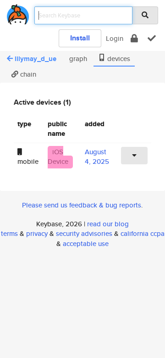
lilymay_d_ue (35, 59)
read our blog (108, 224)
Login (114, 38)
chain (27, 74)
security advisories (84, 233)
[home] (18, 12)
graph (77, 58)
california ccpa (143, 233)
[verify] (152, 38)
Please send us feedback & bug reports (81, 205)
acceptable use (86, 243)
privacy (37, 233)
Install (80, 38)
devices (117, 58)
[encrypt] (134, 38)
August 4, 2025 (97, 156)
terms (9, 233)
